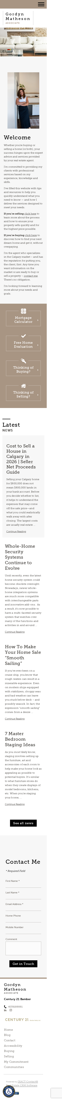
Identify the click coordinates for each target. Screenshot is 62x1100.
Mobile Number (15, 927)
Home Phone (13, 915)
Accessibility (13, 1046)
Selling (9, 1056)
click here (30, 213)
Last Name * (12, 892)
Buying (9, 1051)
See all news (23, 823)
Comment (11, 939)
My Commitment (16, 1062)
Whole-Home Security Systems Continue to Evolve (20, 557)
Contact (9, 1040)
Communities (14, 1067)
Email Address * (14, 904)
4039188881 (15, 1006)
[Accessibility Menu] (9, 1091)
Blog (7, 1035)
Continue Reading (16, 531)
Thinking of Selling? (23, 394)
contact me (31, 275)
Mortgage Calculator (23, 320)
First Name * (13, 880)
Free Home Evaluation (23, 345)
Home (8, 1029)
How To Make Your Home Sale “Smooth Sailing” (23, 655)
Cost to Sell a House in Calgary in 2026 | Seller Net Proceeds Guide (21, 459)
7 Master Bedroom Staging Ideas (20, 739)
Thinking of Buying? (23, 369)
